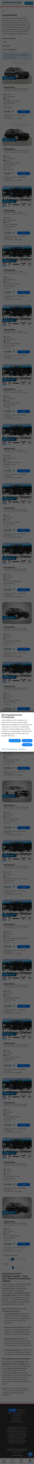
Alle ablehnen (27, 740)
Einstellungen (27, 745)
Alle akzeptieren (15, 740)
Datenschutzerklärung (9, 749)
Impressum (22, 749)
